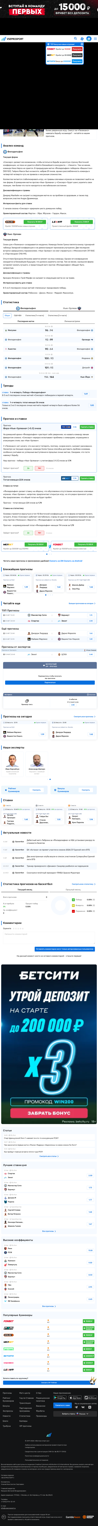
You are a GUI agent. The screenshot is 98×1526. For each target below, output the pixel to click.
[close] (82, 44)
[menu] (95, 38)
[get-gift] (82, 39)
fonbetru (49, 763)
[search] (75, 38)
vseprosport (12, 39)
